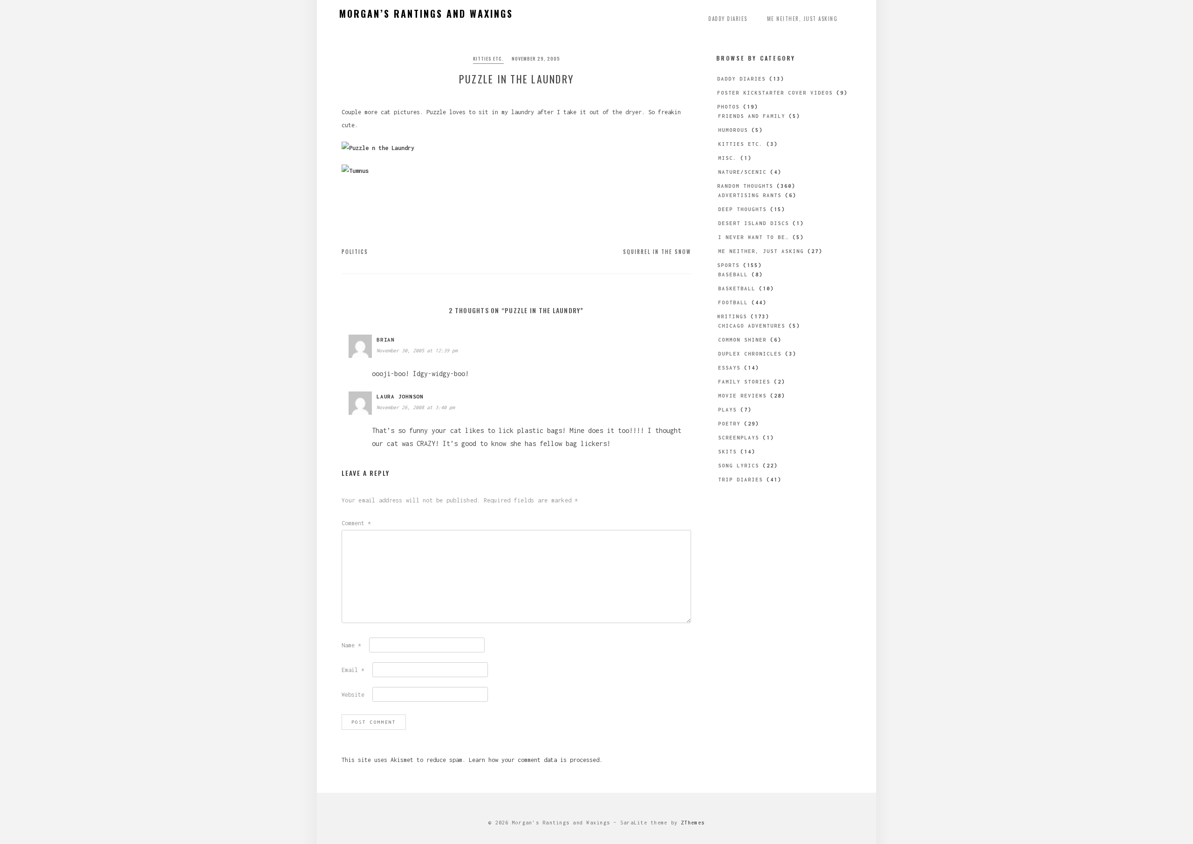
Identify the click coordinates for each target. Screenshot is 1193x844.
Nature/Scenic (742, 172)
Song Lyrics (738, 465)
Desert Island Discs (753, 223)
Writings (732, 316)
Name (351, 645)
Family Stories (744, 381)
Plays (727, 409)
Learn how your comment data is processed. (536, 759)
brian (386, 339)
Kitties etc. (488, 58)
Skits (727, 451)
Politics (355, 251)
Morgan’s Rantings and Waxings (426, 14)
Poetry (729, 423)
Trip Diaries (740, 479)
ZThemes (693, 822)
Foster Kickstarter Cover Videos (775, 93)
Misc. (727, 158)
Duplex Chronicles (750, 354)
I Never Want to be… (753, 237)
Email (353, 669)
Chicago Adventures (751, 326)
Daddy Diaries (727, 18)
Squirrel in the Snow (657, 251)
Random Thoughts (745, 186)
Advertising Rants (750, 195)
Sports (728, 265)
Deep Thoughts (742, 209)
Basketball (736, 288)
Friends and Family (751, 116)
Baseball (733, 274)
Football (733, 302)
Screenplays (738, 437)
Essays (729, 368)
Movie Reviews (742, 395)
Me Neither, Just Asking (802, 18)
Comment (356, 523)
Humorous (733, 130)
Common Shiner (742, 340)
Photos (728, 107)
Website (353, 694)
